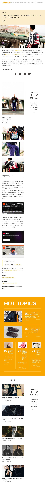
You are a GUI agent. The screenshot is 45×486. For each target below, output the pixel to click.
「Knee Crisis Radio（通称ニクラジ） (12, 270)
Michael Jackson (19, 286)
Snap (28, 2)
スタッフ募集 (34, 109)
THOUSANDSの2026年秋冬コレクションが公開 (12, 438)
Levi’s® (13, 286)
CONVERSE (9, 286)
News (12, 2)
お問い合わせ (34, 105)
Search (40, 2)
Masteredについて (34, 102)
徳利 (3, 288)
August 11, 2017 (17, 264)
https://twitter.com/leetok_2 (8, 277)
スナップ (4, 12)
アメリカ (10, 60)
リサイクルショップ (19, 54)
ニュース (4, 400)
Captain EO (4, 286)
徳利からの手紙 (19, 50)
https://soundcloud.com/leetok (9, 283)
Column (23, 2)
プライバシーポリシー (34, 107)
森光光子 (7, 54)
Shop (32, 2)
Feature (17, 2)
